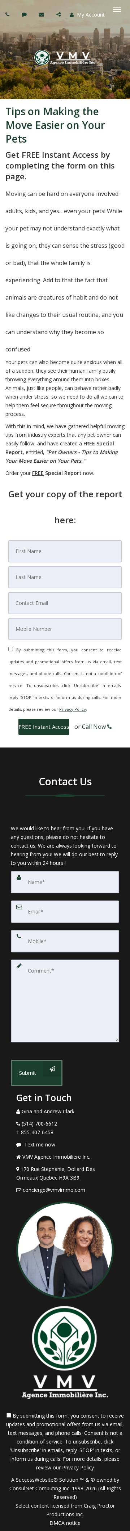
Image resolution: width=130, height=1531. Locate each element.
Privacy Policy (72, 709)
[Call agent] (8, 14)
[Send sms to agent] (25, 14)
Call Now (94, 727)
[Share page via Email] (59, 14)
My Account (90, 14)
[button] (43, 727)
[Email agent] (42, 14)
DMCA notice (65, 1522)
